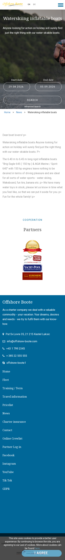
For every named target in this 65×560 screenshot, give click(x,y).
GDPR (6, 489)
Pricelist (7, 405)
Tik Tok (7, 480)
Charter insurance (14, 422)
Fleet (5, 380)
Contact (7, 430)
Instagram (9, 463)
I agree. (41, 553)
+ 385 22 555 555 (16, 355)
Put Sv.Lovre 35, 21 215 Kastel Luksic (28, 334)
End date (48, 79)
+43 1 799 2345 (15, 348)
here (37, 548)
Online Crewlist (12, 438)
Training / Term (12, 388)
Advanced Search (32, 106)
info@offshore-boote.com (22, 341)
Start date (16, 79)
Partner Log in (11, 447)
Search (32, 100)
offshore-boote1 (16, 362)
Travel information (14, 396)
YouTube (8, 472)
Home (7, 112)
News (19, 112)
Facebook (8, 455)
